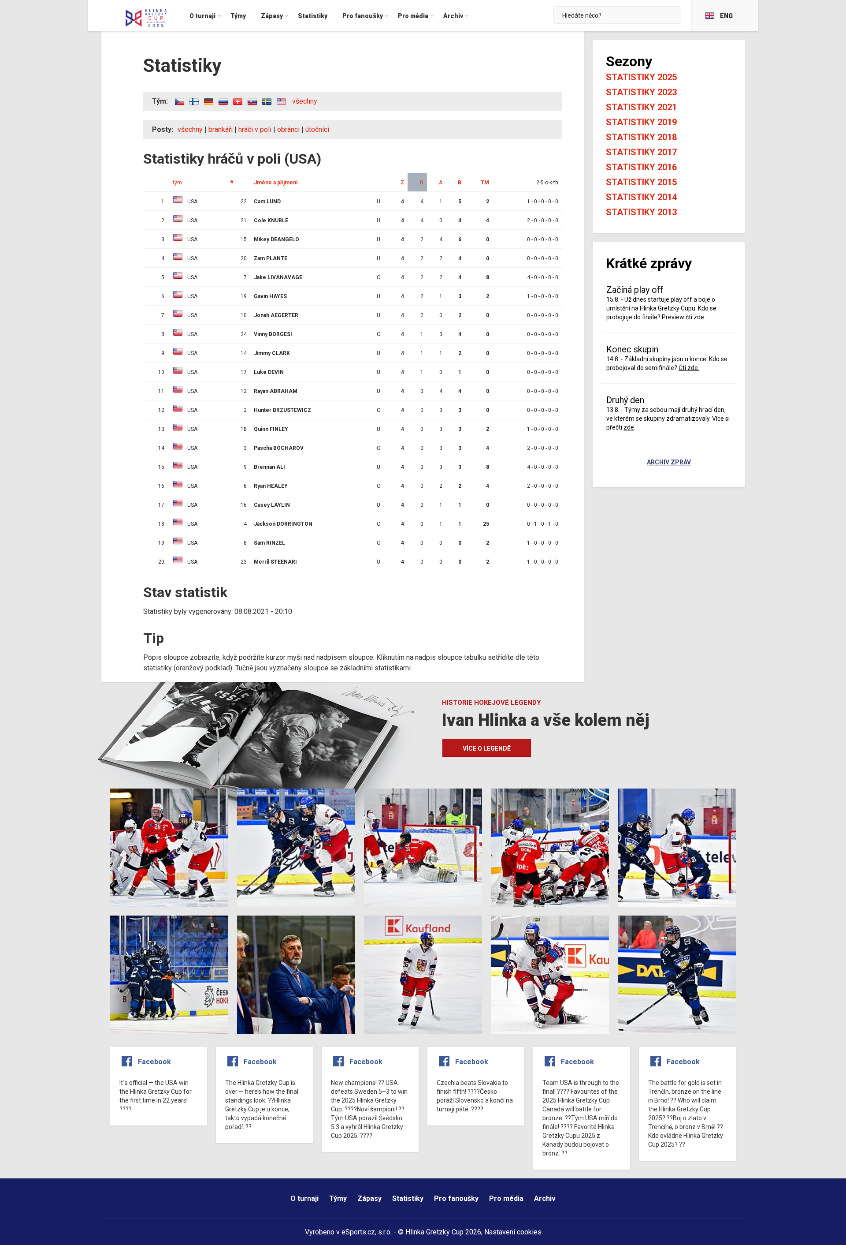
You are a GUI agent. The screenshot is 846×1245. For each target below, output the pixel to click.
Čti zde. (689, 367)
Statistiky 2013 (641, 212)
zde (699, 317)
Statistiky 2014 (641, 197)
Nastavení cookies (513, 1232)
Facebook (154, 1062)
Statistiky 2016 (641, 167)
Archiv (545, 1198)
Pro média (506, 1198)
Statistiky (407, 1198)
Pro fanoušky (456, 1198)
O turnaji (304, 1198)
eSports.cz (358, 1232)
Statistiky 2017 (641, 152)
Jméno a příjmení (275, 182)
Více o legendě (487, 748)
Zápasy (369, 1198)
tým (177, 182)
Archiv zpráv (669, 463)
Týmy (338, 1198)
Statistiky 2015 (641, 182)
